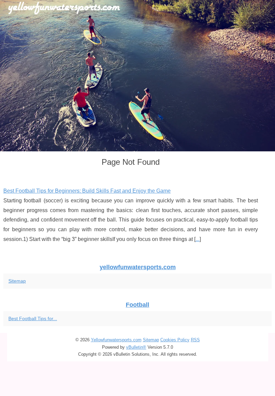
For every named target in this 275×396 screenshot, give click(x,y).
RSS (195, 339)
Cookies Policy (174, 339)
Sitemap (17, 281)
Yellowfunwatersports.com (116, 339)
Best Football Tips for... (32, 318)
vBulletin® (136, 347)
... (198, 239)
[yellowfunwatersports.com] (137, 75)
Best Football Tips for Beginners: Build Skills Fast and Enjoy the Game (87, 191)
